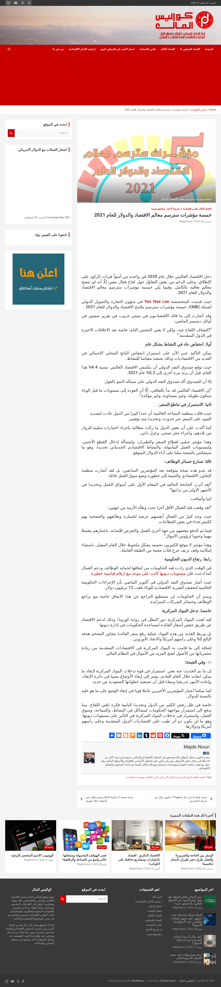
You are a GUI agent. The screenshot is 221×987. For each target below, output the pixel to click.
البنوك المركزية (184, 777)
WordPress (138, 980)
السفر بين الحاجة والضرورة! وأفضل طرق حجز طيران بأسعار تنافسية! (191, 859)
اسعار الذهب (155, 906)
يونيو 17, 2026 (195, 947)
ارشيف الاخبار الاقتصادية (82, 49)
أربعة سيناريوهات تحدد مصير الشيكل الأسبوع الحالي (186, 956)
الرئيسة (209, 49)
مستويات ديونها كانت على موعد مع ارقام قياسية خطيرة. (138, 573)
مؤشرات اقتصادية (135, 777)
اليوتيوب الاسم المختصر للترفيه (32, 855)
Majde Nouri (185, 221)
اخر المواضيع (204, 889)
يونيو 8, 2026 (195, 962)
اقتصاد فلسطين (191, 49)
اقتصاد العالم (168, 49)
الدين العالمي (151, 777)
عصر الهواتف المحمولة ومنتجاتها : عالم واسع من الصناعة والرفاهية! (84, 857)
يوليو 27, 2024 (46, 860)
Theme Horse (168, 980)
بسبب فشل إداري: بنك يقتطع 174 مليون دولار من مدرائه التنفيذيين (180, 799)
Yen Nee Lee (157, 301)
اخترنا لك (208, 847)
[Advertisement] (115, 79)
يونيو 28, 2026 (195, 929)
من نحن (59, 49)
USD (67, 217)
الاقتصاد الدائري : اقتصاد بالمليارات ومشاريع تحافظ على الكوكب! (139, 859)
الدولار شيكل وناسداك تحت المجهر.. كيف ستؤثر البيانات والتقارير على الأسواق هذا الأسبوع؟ (186, 920)
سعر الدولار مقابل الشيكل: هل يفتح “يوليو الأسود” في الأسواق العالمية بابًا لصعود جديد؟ (185, 900)
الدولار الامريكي (167, 777)
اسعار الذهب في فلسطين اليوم (117, 49)
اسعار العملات (154, 910)
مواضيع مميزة (158, 208)
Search (11, 133)
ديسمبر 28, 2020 (203, 221)
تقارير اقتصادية (148, 49)
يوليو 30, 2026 (195, 907)
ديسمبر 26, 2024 (204, 868)
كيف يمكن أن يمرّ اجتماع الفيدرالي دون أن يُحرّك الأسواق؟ (188, 940)
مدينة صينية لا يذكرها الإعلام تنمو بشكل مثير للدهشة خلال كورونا (109, 799)
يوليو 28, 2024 (99, 864)
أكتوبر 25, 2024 (152, 868)
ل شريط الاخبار (174, 208)
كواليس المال (186, 980)
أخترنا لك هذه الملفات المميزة (191, 815)
